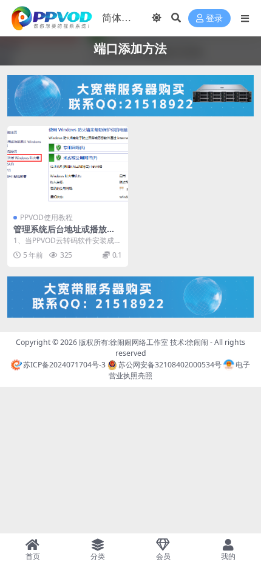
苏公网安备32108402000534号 (170, 364)
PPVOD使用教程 (46, 217)
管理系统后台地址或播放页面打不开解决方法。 (64, 234)
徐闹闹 (197, 342)
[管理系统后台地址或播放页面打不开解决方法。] (67, 166)
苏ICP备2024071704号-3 (64, 364)
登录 (214, 18)
